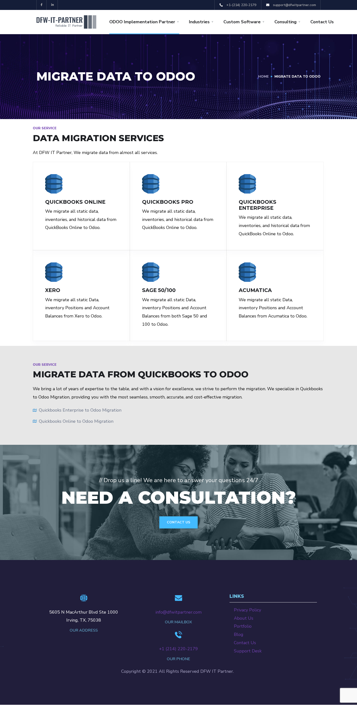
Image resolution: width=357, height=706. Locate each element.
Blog (238, 634)
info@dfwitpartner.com (178, 612)
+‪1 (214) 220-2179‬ (178, 649)
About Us (243, 618)
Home (263, 76)
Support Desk (248, 651)
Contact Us (322, 22)
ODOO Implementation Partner (142, 22)
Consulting (285, 22)
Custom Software (242, 22)
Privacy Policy (247, 610)
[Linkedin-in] (53, 5)
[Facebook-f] (42, 5)
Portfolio (243, 626)
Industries (199, 22)
